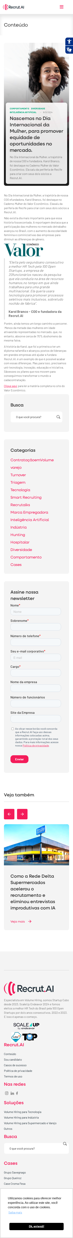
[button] (9, 814)
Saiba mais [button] (15, 1212)
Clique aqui (10, 386)
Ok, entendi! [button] (36, 1226)
